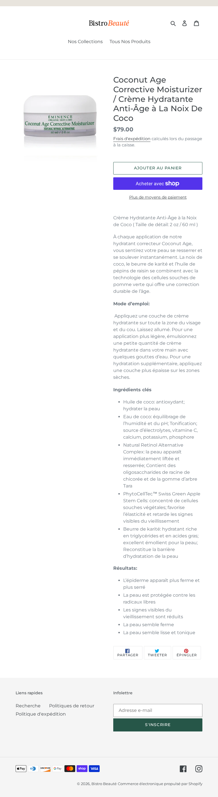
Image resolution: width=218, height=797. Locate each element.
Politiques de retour (71, 705)
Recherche (28, 705)
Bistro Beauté (104, 783)
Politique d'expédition (41, 714)
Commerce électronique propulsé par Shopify (160, 783)
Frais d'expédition (131, 138)
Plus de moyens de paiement (158, 197)
